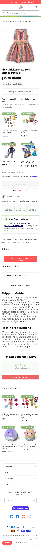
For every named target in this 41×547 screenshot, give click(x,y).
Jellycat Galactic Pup (8, 161)
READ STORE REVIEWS (20, 285)
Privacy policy (9, 539)
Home (5, 21)
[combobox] (20, 12)
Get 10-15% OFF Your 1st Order (20, 259)
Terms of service (21, 539)
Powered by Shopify (21, 535)
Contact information (21, 542)
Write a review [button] (20, 377)
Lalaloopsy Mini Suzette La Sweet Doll (10, 415)
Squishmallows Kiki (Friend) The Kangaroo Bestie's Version (11, 446)
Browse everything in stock (12, 173)
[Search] (4, 13)
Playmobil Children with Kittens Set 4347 (9, 131)
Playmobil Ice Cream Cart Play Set (29, 131)
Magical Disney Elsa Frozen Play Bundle (28, 162)
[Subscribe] (34, 500)
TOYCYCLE (11, 535)
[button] (2, 7)
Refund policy (34, 535)
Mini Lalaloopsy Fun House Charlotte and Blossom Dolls (30, 415)
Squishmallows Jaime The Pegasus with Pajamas (29, 445)
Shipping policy (33, 539)
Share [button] (6, 249)
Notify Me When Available (20, 91)
